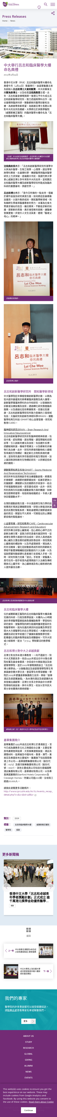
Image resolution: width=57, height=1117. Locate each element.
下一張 (50, 887)
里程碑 (17, 818)
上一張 (6, 887)
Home (4, 21)
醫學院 (8, 830)
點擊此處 (12, 1010)
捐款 (18, 830)
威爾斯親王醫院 (42, 824)
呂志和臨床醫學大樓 (23, 824)
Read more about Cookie (41, 1101)
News (12, 21)
